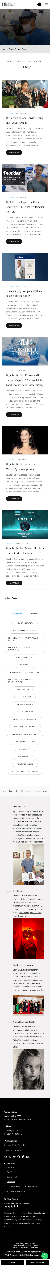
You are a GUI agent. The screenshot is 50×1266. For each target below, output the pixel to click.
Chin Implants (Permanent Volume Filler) (23, 639)
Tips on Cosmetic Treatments (25, 771)
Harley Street (34, 1247)
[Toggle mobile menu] (46, 4)
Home (4, 49)
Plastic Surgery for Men (25, 742)
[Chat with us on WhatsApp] (44, 1255)
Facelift (9, 1172)
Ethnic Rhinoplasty (25, 657)
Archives (34, 613)
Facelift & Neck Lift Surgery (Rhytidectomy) (21, 681)
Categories (17, 613)
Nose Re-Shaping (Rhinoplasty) (25, 734)
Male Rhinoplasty (25, 712)
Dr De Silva (10, 113)
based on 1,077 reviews (20, 1203)
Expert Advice (25, 665)
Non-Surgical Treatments (25, 727)
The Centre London (25, 764)
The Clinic (10, 1167)
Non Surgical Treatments (16, 1191)
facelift (39, 811)
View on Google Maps (12, 1150)
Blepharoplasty (32, 835)
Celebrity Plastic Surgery (25, 630)
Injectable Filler (25, 689)
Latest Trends (25, 697)
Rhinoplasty (24, 749)
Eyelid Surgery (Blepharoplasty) (25, 672)
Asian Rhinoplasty (25, 623)
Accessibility (25, 1247)
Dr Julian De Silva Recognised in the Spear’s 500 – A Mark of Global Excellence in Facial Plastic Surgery (25, 380)
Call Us (12, 1263)
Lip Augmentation (25, 704)
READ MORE (14, 152)
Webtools (40, 1255)
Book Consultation (37, 1263)
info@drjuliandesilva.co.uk (20, 1119)
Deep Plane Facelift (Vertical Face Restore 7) (23, 1187)
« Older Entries (11, 598)
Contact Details (10, 1111)
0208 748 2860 (14, 1116)
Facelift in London (29, 1243)
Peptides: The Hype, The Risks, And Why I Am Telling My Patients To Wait (25, 206)
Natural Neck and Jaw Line (25, 719)
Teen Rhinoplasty (25, 757)
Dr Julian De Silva (11, 1199)
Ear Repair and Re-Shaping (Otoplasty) (19, 649)
